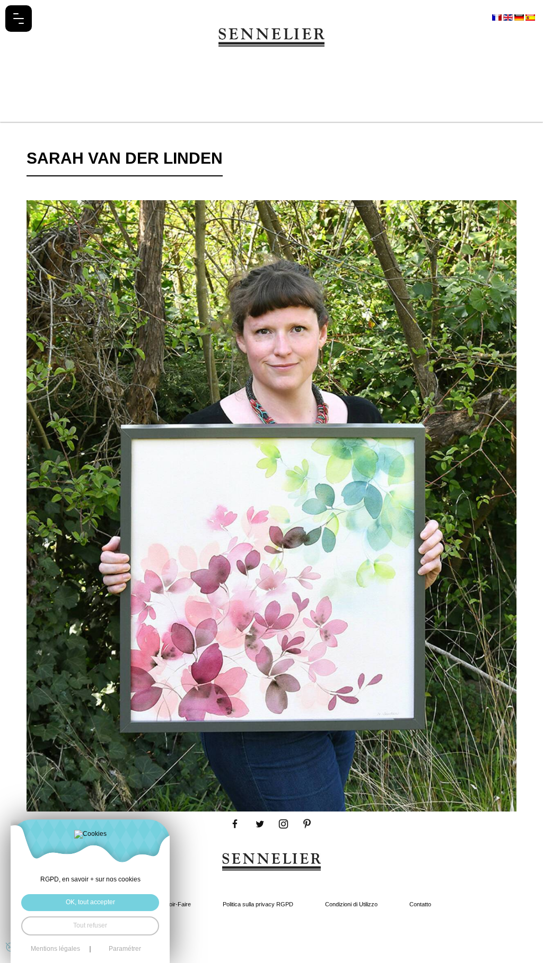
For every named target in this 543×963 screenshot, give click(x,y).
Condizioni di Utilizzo (351, 904)
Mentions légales (55, 949)
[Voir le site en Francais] (497, 17)
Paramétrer (125, 949)
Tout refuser (90, 925)
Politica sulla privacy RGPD (258, 904)
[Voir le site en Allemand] (520, 17)
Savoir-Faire (175, 904)
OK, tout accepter (90, 902)
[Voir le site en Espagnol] (530, 17)
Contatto (420, 904)
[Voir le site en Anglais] (508, 17)
